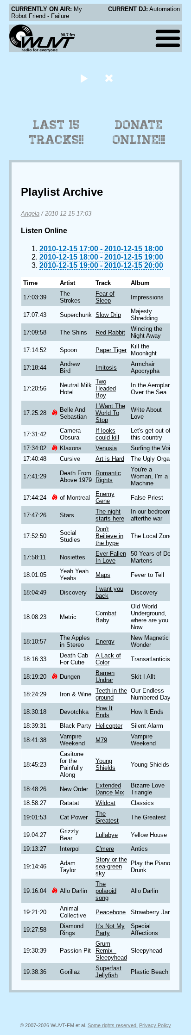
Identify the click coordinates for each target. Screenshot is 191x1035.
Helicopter (109, 725)
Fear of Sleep (105, 297)
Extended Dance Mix (110, 789)
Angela (30, 213)
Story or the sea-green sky (111, 866)
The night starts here (110, 515)
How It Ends (104, 712)
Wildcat (105, 802)
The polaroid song (106, 890)
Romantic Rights (108, 476)
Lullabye (107, 834)
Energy (105, 641)
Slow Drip (108, 314)
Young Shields (105, 764)
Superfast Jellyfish (108, 972)
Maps (103, 574)
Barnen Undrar (105, 676)
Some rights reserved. (113, 1025)
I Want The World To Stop (110, 413)
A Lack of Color (108, 659)
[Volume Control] (110, 78)
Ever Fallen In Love (111, 557)
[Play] (83, 78)
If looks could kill (107, 434)
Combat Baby (106, 617)
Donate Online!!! (139, 132)
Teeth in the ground (111, 694)
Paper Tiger (111, 350)
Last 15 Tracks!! (56, 132)
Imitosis (106, 367)
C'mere (105, 848)
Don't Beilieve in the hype (109, 536)
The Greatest (107, 817)
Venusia (106, 448)
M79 (101, 740)
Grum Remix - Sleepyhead (111, 950)
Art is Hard (110, 458)
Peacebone (111, 912)
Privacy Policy (155, 1025)
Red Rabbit (110, 332)
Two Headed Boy (106, 388)
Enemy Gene (105, 497)
